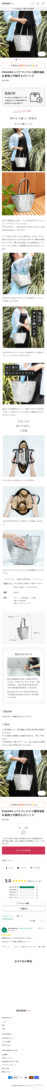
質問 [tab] (18, 916)
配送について (7, 860)
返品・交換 (5, 1068)
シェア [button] (7, 947)
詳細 (36, 65)
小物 (3, 1029)
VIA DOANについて (8, 1038)
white (23, 832)
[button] (40, 947)
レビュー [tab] (6, 916)
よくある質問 (6, 1041)
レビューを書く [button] (24, 903)
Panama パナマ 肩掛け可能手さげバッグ (16, 942)
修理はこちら (6, 1072)
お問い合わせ (6, 1045)
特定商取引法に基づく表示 (10, 1061)
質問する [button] (24, 909)
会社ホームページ (7, 1058)
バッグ (4, 1022)
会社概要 (5, 1054)
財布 (3, 1025)
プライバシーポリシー (9, 1065)
